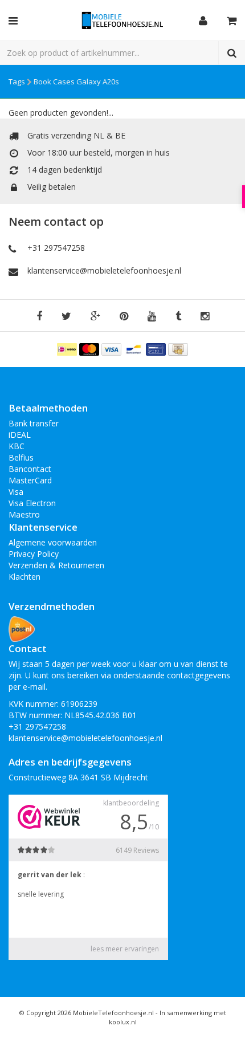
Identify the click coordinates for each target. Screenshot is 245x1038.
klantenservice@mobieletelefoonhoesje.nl (104, 270)
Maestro (24, 514)
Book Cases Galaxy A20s (76, 81)
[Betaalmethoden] (68, 348)
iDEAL (20, 434)
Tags (17, 81)
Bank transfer (34, 423)
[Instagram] (205, 316)
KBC (16, 446)
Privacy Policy (34, 553)
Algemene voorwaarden (53, 542)
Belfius (21, 457)
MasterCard (30, 480)
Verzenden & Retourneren (56, 565)
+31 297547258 (56, 247)
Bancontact (30, 468)
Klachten (24, 576)
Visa (16, 491)
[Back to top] (225, 1018)
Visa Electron (32, 503)
